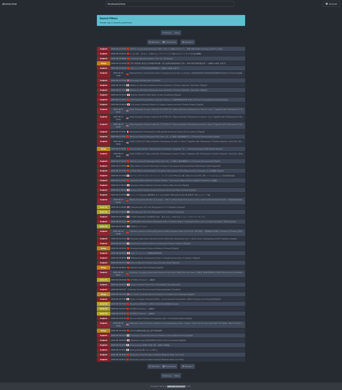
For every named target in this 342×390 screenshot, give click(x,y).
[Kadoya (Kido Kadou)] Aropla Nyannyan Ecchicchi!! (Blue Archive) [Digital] (163, 190)
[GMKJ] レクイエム (138, 226)
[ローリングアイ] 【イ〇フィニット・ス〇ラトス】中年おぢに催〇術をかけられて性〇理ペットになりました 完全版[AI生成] (182, 175)
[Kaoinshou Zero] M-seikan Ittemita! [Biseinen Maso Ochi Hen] (157, 355)
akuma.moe (9, 3)
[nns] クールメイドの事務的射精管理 (146, 253)
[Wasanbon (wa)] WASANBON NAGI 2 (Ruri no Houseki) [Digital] (158, 340)
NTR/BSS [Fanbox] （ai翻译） (144, 280)
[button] (331, 4)
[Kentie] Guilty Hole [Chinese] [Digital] (146, 267)
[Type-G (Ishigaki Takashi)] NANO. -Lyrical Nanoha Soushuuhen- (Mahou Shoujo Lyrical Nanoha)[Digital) (175, 299)
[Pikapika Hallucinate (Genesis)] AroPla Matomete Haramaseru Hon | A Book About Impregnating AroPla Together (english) (183, 239)
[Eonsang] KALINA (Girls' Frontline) (145, 80)
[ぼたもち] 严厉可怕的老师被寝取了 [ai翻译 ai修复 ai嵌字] (155, 68)
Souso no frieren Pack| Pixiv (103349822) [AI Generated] (155, 284)
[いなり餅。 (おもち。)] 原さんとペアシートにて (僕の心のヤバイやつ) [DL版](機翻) (165, 54)
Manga (103, 63)
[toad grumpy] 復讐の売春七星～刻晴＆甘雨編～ (150, 345)
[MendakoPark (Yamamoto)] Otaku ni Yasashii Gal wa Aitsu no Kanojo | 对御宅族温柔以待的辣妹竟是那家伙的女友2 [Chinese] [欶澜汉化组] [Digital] (192, 73)
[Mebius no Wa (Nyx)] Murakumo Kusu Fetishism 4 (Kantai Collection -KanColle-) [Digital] (168, 90)
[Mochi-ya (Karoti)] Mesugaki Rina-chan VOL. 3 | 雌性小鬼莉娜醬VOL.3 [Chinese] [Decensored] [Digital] (175, 136)
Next (177, 32)
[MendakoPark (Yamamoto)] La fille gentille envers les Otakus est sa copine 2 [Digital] (167, 132)
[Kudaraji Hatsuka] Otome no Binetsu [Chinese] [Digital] (154, 248)
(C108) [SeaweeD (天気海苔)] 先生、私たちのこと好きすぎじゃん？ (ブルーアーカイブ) (167, 217)
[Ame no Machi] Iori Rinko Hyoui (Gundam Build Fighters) (155, 263)
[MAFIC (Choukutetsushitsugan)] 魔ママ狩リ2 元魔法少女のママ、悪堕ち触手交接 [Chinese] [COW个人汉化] (176, 49)
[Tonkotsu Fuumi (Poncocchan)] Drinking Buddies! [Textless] (154, 289)
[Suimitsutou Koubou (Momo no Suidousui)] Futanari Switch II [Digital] (160, 243)
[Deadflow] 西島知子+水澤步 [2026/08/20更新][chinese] (154, 304)
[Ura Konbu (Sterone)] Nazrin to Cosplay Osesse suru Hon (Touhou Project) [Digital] (167, 104)
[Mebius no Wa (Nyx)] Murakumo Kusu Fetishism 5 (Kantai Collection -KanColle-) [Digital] (168, 85)
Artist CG (103, 207)
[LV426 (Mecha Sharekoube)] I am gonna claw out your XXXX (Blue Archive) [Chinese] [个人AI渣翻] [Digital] (177, 171)
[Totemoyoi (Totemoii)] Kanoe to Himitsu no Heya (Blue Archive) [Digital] (161, 335)
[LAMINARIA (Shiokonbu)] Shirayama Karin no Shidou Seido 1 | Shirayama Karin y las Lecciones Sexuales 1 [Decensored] (183, 221)
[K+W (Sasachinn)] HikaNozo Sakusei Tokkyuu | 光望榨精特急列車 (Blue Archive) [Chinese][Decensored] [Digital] (179, 100)
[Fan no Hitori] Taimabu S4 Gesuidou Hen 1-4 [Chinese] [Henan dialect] (161, 318)
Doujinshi (103, 49)
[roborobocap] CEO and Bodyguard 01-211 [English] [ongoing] (157, 207)
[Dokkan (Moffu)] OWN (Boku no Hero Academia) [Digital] (156, 95)
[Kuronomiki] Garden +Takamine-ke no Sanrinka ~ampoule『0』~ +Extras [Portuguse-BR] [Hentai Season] (176, 149)
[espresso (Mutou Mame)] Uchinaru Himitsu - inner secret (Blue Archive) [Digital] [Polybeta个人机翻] (173, 180)
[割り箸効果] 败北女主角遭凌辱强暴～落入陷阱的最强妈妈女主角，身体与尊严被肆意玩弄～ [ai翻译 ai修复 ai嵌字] (178, 63)
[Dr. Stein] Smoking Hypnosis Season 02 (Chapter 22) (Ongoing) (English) (162, 294)
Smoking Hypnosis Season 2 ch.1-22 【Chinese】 (152, 58)
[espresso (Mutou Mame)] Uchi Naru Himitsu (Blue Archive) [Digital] (159, 185)
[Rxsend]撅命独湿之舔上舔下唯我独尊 (146, 330)
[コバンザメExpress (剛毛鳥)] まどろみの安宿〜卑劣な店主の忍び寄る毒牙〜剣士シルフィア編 (170, 195)
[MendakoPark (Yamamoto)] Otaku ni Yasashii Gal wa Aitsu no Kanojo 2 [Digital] (165, 258)
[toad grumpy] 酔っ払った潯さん (144, 350)
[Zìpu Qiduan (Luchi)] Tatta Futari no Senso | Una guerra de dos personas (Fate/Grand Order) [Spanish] (175, 166)
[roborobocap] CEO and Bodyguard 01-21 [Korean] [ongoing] (157, 212)
